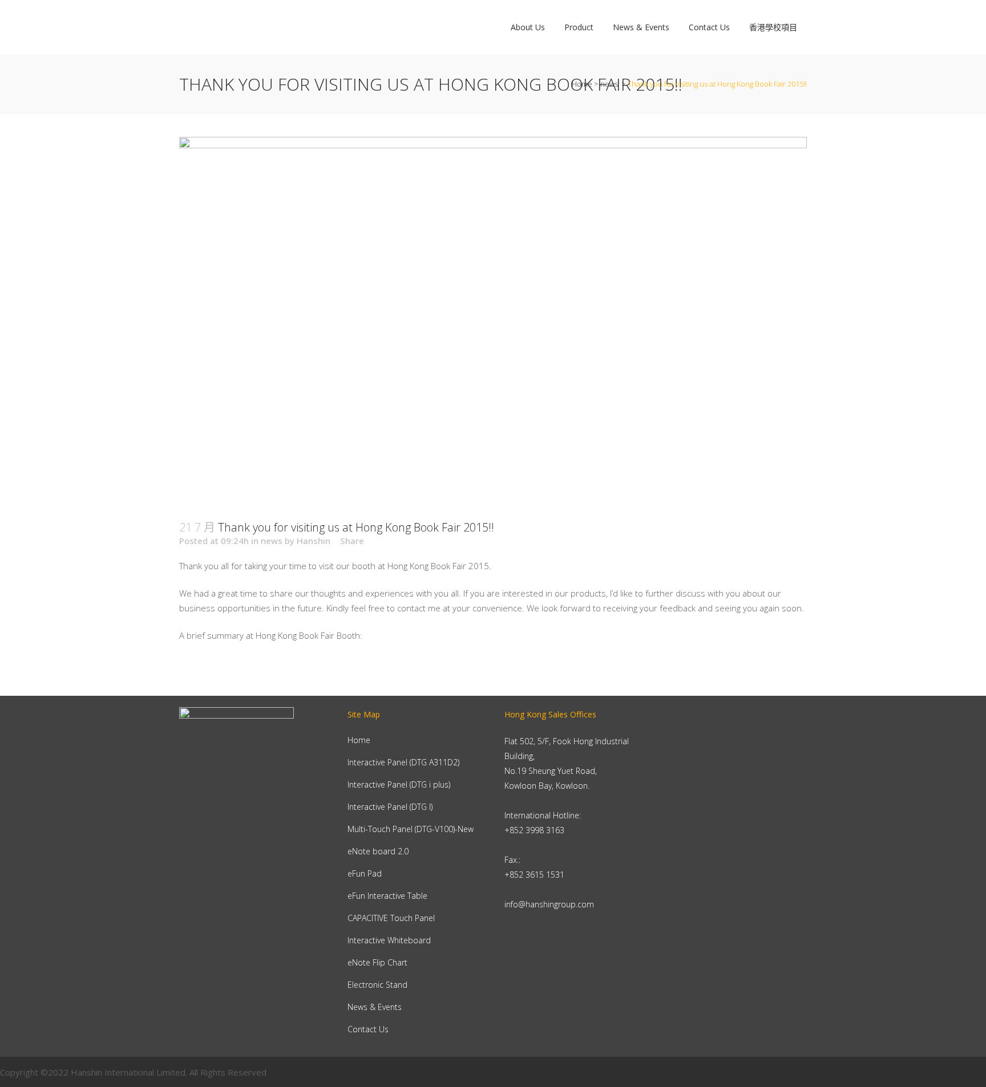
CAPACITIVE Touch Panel (391, 917)
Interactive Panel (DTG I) (390, 806)
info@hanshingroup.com (549, 904)
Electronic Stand (377, 984)
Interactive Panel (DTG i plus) (398, 784)
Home (582, 84)
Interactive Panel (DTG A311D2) (403, 762)
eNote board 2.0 (378, 851)
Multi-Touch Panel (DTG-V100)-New (410, 829)
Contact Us (368, 1029)
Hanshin (313, 540)
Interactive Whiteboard (389, 940)
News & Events (374, 1006)
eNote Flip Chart (377, 962)
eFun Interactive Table (387, 895)
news (609, 84)
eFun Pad (364, 873)
